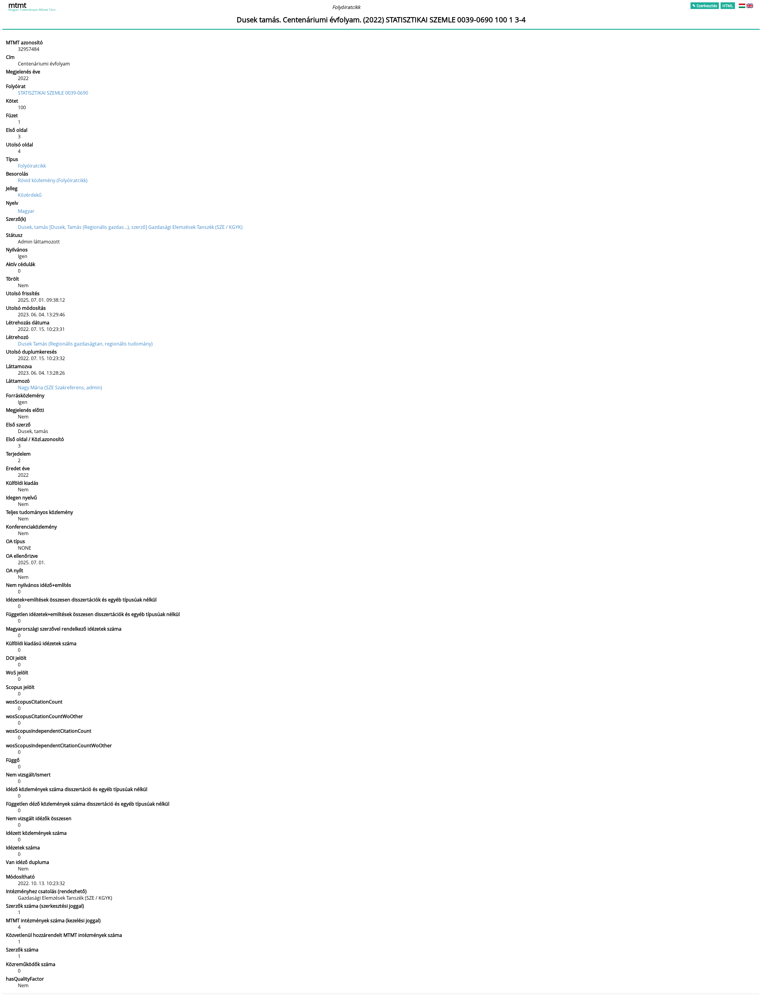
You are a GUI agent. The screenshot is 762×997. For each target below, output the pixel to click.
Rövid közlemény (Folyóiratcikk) (53, 180)
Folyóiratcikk (32, 165)
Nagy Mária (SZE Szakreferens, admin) (60, 387)
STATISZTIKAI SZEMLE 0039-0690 (53, 93)
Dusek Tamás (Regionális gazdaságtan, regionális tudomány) (85, 343)
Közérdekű (30, 195)
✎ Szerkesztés (704, 5)
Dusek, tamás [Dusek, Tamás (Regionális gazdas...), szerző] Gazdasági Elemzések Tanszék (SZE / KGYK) (130, 227)
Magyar (26, 211)
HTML (727, 5)
